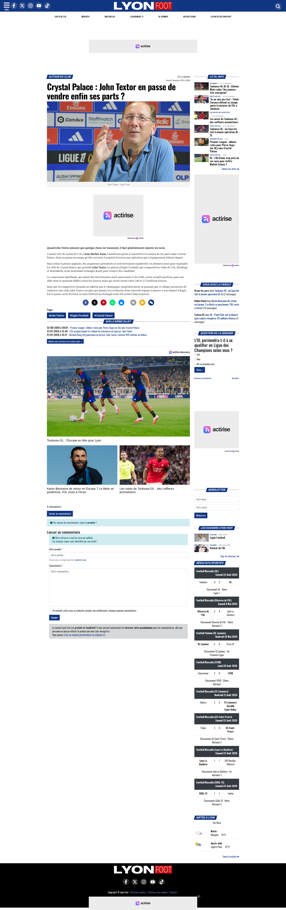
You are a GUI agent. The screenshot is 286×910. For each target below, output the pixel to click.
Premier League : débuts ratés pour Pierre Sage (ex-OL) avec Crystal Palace (104, 327)
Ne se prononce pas (205, 364)
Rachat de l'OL (217, 548)
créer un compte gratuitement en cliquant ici (84, 635)
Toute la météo (229, 856)
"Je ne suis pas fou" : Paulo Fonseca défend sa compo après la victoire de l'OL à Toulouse (224, 103)
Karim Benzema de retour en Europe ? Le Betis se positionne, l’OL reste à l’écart (216, 304)
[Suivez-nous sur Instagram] (143, 884)
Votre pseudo (56, 549)
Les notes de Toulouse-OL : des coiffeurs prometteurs (224, 120)
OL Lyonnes (163, 16)
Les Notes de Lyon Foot (221, 16)
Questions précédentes (203, 378)
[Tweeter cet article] (95, 303)
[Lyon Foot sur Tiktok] (161, 884)
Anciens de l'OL (216, 139)
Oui (198, 354)
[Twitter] (21, 6)
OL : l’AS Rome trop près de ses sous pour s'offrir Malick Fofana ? (224, 161)
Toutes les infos (229, 169)
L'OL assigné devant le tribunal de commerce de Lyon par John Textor (101, 331)
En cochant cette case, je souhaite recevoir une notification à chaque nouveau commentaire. (95, 610)
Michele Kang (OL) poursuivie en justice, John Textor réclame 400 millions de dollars (108, 335)
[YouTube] (38, 6)
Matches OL (110, 16)
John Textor (57, 315)
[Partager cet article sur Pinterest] (104, 303)
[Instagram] (30, 6)
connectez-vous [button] (80, 559)
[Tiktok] (46, 6)
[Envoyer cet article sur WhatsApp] (112, 303)
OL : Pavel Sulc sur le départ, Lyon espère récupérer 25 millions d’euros (216, 316)
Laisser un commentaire (60, 513)
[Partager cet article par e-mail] (142, 303)
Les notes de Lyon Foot (220, 112)
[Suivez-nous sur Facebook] (125, 884)
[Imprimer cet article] (133, 303)
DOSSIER (213, 535)
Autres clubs (189, 16)
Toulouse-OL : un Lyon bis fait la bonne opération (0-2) (224, 132)
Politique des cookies (158, 892)
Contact (173, 892)
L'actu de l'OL (60, 16)
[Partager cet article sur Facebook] (86, 303)
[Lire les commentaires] (151, 303)
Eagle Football (79, 315)
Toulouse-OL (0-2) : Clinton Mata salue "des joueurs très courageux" (224, 89)
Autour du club (60, 76)
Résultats (235, 378)
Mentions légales (138, 892)
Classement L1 (136, 16)
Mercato (85, 16)
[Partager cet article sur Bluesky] (121, 303)
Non (198, 359)
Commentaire (56, 565)
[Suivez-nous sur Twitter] (134, 884)
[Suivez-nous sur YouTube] (152, 884)
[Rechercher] (277, 6)
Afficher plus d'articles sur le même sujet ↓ (65, 341)
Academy (213, 83)
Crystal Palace (104, 315)
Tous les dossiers (228, 556)
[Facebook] (13, 6)
